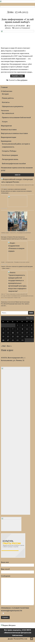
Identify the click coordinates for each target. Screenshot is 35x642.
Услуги (4, 122)
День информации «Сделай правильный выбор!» (17, 20)
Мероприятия (6, 126)
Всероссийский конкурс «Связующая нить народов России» (17, 185)
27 (8, 340)
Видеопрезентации (8, 137)
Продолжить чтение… (18, 76)
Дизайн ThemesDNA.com (17, 639)
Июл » (9, 346)
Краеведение (6, 141)
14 (13, 333)
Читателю (5, 111)
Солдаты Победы (9, 151)
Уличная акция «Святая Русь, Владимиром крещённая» (16, 232)
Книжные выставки (9, 130)
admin (8, 28)
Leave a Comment (22, 28)
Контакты (6, 102)
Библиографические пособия (14, 164)
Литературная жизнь (10, 159)
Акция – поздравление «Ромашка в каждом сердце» (15, 262)
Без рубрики (22, 80)
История (5, 94)
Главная (4, 87)
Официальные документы (12, 106)
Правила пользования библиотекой (16, 117)
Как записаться (8, 113)
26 (3, 340)
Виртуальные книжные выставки (14, 133)
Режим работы (8, 98)
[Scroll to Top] (31, 638)
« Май (3, 346)
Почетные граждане (10, 155)
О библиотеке (6, 91)
